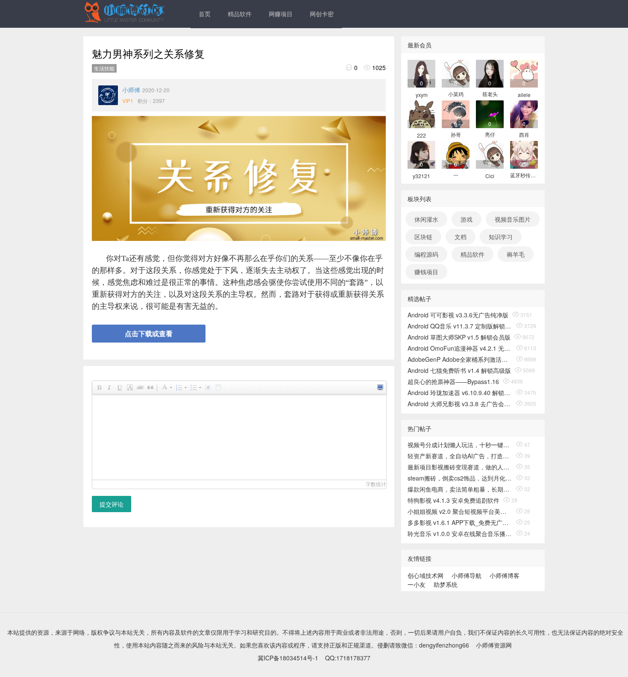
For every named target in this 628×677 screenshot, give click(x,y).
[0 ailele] (524, 72)
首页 (205, 13)
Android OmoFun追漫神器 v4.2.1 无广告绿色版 (460, 348)
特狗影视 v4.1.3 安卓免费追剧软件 (453, 500)
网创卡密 (322, 13)
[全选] (207, 387)
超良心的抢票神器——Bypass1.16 (453, 381)
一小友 (417, 584)
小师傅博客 (504, 575)
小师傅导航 (466, 575)
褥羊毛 (516, 254)
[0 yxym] (421, 72)
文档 (461, 236)
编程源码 (426, 254)
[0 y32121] (421, 154)
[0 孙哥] (456, 113)
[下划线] (119, 387)
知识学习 (501, 236)
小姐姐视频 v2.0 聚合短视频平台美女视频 (460, 511)
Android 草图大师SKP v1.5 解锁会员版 (459, 337)
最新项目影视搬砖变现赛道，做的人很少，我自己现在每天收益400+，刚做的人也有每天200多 (460, 467)
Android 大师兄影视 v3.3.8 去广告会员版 (460, 403)
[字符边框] (129, 387)
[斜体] (109, 387)
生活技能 (104, 68)
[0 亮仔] (490, 113)
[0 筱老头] (490, 72)
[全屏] (380, 387)
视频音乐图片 (513, 219)
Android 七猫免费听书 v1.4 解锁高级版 (459, 370)
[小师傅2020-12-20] (108, 95)
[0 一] (456, 154)
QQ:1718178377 (347, 658)
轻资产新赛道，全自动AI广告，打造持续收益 (460, 455)
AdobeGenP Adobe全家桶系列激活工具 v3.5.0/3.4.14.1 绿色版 (460, 359)
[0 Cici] (490, 154)
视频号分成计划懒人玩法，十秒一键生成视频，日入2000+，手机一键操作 (460, 444)
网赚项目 (281, 13)
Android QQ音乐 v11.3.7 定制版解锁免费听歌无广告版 (460, 326)
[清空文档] (218, 387)
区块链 (423, 236)
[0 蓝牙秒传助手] (524, 154)
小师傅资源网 (494, 645)
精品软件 (240, 13)
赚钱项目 (426, 271)
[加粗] (98, 387)
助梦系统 (446, 584)
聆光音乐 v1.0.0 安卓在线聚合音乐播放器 (460, 533)
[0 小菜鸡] (456, 72)
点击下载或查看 (149, 333)
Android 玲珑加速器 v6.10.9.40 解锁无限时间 (460, 392)
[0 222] (421, 113)
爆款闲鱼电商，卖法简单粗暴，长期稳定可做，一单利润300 (460, 489)
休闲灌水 (426, 219)
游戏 (466, 219)
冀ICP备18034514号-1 (288, 658)
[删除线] (139, 387)
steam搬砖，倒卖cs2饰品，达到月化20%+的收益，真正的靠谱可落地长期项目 (460, 478)
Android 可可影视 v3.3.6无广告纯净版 (458, 315)
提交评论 (111, 504)
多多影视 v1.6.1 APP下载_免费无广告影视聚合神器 (460, 522)
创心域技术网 (425, 575)
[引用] (150, 387)
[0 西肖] (524, 113)
